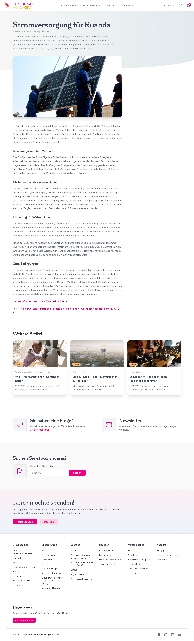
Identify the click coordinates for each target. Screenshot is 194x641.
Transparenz (48, 559)
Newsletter (133, 555)
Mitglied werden (78, 574)
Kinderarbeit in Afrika (51, 573)
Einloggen (161, 550)
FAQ (130, 550)
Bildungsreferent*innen (24, 567)
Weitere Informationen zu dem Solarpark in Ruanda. (40, 301)
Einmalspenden (106, 550)
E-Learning (18, 576)
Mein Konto (162, 559)
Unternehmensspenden (110, 559)
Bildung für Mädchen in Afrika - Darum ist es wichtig (52, 581)
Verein (73, 550)
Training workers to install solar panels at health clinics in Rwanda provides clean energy (66, 308)
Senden (97, 375)
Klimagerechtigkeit (50, 568)
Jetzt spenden (25, 521)
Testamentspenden (108, 564)
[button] (6, 635)
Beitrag (36, 31)
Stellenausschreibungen (81, 579)
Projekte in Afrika (50, 555)
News (48, 31)
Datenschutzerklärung (138, 568)
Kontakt (73, 570)
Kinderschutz (134, 564)
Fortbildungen (19, 585)
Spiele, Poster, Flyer (22, 580)
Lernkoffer (18, 558)
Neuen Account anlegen (168, 555)
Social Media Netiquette (139, 559)
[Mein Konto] (181, 5)
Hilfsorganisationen (43, 372)
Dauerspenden (106, 555)
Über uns (49, 521)
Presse (45, 564)
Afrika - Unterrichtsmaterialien (23, 552)
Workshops (18, 562)
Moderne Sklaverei (51, 588)
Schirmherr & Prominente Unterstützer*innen (82, 563)
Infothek (16, 571)
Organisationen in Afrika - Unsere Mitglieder (82, 556)
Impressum (133, 573)
